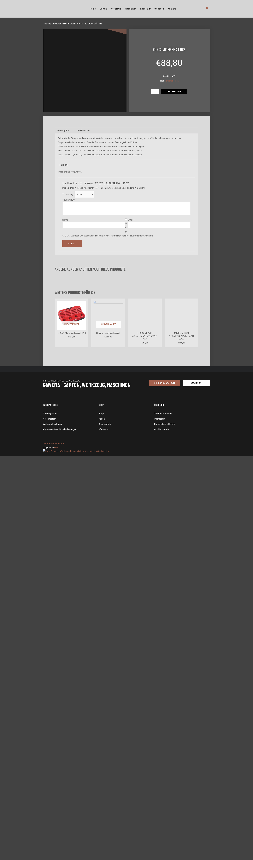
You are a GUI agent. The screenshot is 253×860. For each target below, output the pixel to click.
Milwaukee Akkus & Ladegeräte (66, 24)
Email (131, 219)
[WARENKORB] (207, 8)
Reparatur (145, 8)
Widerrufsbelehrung (52, 827)
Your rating (68, 194)
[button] (164, 787)
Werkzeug (116, 8)
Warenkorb (104, 833)
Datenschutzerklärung (164, 827)
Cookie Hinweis (161, 833)
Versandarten (49, 822)
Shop (101, 817)
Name (66, 219)
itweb (58, 851)
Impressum (159, 822)
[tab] (63, 130)
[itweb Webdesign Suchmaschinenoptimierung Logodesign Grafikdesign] (76, 854)
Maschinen (130, 8)
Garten (103, 8)
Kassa (102, 822)
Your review (68, 200)
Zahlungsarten (50, 817)
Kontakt (172, 8)
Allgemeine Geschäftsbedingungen (59, 833)
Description (63, 130)
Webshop (159, 8)
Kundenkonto (105, 827)
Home (93, 8)
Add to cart (174, 91)
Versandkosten (172, 80)
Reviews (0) (83, 130)
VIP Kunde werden (163, 817)
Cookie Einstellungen (53, 847)
